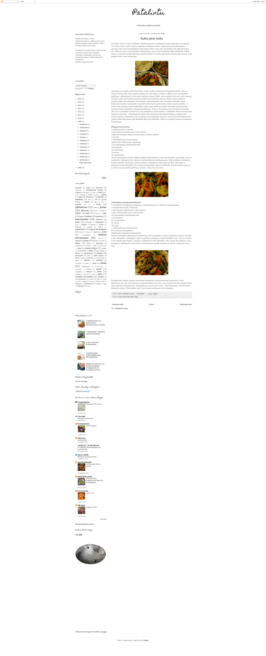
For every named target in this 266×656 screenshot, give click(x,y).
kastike (88, 216)
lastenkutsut (80, 229)
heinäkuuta (83, 140)
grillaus (104, 195)
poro (88, 258)
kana (105, 213)
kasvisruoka (126, 297)
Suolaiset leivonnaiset (84, 277)
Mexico (89, 243)
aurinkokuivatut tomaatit (94, 190)
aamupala (78, 188)
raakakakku (78, 263)
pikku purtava (99, 255)
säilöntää (101, 277)
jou (89, 204)
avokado (78, 192)
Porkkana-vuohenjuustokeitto (87, 457)
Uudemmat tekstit (117, 304)
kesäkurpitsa (99, 222)
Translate (91, 88)
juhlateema (81, 207)
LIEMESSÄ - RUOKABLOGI (88, 445)
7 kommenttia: (140, 293)
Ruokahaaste (85, 266)
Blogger (146, 640)
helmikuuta (83, 157)
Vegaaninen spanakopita (85, 418)
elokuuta (83, 137)
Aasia (120, 297)
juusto (103, 207)
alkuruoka (99, 188)
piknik (77, 258)
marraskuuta (84, 127)
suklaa (99, 274)
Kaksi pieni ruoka (152, 38)
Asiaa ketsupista (91, 426)
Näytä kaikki (103, 519)
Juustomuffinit (82, 440)
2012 (80, 112)
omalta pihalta (82, 251)
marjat (86, 241)
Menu (77, 243)
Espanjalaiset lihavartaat (94, 404)
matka (102, 241)
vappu (84, 281)
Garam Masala (83, 491)
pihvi (88, 255)
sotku (93, 274)
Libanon (88, 232)
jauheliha (78, 204)
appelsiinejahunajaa (85, 462)
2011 (80, 115)
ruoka (103, 262)
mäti (95, 245)
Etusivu (151, 304)
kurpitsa (89, 227)
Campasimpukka (84, 402)
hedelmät (79, 199)
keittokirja (89, 222)
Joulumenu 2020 (91, 507)
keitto (77, 222)
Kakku (78, 213)
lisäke (104, 232)
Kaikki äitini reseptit (85, 476)
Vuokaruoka (88, 284)
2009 (80, 121)
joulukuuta (83, 124)
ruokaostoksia (99, 266)
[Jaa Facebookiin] (155, 294)
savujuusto (78, 272)
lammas (100, 227)
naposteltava (103, 245)
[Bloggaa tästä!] (151, 294)
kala (87, 213)
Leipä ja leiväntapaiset (98, 229)
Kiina (132, 297)
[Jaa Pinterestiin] (157, 294)
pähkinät (87, 260)
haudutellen (100, 197)
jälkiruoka (85, 210)
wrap (105, 284)
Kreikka (101, 224)
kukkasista (78, 227)
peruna (99, 253)
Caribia (93, 192)
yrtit (88, 286)
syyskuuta (83, 134)
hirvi (89, 199)
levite (81, 232)
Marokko (95, 241)
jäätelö (96, 211)
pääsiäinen (99, 260)
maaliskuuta (84, 153)
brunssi (86, 192)
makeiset (100, 238)
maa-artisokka (86, 235)
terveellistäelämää (80, 279)
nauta (136, 297)
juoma (95, 207)
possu (94, 258)
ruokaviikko (78, 269)
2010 (80, 118)
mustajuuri (88, 245)
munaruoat (78, 245)
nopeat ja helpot (90, 248)
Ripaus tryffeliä (83, 455)
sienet (99, 271)
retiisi (87, 263)
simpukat (78, 274)
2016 (80, 99)
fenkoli (90, 195)
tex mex (91, 279)
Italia (102, 202)
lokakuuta (83, 131)
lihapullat (96, 232)
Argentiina (78, 190)
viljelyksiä (78, 284)
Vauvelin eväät (100, 281)
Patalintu (149, 13)
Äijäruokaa (82, 438)
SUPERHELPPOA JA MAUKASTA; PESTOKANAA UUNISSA (95, 323)
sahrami (89, 269)
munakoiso (99, 243)
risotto (94, 263)
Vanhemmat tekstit (186, 304)
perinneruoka (88, 253)
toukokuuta (84, 147)
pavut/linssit (100, 251)
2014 (80, 105)
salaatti (99, 269)
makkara (78, 241)
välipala (98, 284)
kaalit (102, 211)
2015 (80, 102)
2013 (80, 108)
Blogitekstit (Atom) (121, 308)
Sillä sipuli (81, 505)
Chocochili (81, 416)
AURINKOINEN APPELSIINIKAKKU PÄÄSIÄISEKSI (93, 355)
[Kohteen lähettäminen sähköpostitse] (149, 294)
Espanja (83, 195)
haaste (81, 197)
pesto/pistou (79, 255)
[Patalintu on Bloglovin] (82, 392)
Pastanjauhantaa (83, 424)
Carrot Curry (90, 493)
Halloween (89, 197)
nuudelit (104, 248)
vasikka (91, 281)
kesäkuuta (83, 144)
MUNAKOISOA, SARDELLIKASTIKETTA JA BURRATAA (94, 480)
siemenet (89, 272)
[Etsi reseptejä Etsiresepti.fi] (84, 524)
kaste (81, 216)
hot (96, 199)
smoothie (86, 274)
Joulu (98, 204)
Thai (98, 279)
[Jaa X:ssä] (153, 294)
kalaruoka (97, 213)
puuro (77, 260)
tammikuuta (84, 160)
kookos (84, 224)
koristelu (92, 224)
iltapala (86, 202)
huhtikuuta (83, 150)
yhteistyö (80, 286)
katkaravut (99, 219)
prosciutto (101, 258)
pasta (91, 250)
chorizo (100, 192)
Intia (95, 202)
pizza (83, 258)
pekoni (77, 253)
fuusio (97, 195)
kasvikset (99, 216)
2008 (80, 168)
